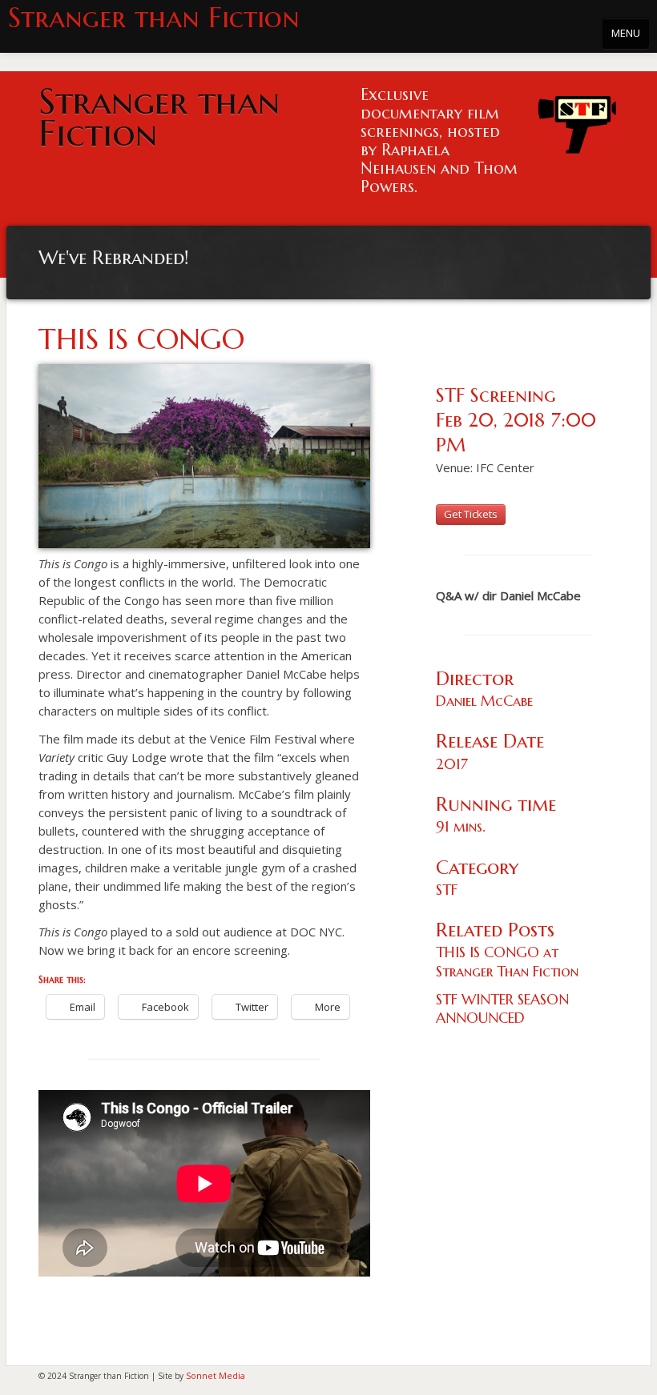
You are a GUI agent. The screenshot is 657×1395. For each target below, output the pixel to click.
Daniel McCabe (484, 700)
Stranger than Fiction (154, 18)
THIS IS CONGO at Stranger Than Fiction (507, 961)
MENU (625, 33)
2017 (452, 764)
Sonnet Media (215, 1375)
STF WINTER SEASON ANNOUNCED (502, 1008)
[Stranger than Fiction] (577, 120)
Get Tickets (471, 514)
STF (446, 889)
